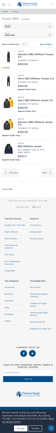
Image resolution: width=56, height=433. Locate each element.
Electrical (9, 294)
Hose (7, 307)
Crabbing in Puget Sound (38, 304)
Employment (36, 232)
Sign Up (28, 379)
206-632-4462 (22, 207)
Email (38, 207)
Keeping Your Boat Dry (40, 328)
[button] (10, 172)
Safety (8, 321)
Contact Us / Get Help (15, 225)
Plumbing (9, 314)
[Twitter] (32, 351)
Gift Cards (9, 254)
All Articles (35, 287)
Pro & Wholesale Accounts (12, 262)
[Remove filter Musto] (50, 26)
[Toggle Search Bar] (10, 4)
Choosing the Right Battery (39, 313)
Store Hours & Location (11, 246)
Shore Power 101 (37, 322)
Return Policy (11, 238)
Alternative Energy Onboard (39, 295)
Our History (35, 225)
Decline (35, 428)
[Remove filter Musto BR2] (50, 35)
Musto (15, 11)
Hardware (9, 300)
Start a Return (11, 232)
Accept (20, 428)
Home (5, 11)
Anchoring (9, 287)
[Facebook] (24, 351)
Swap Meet (10, 270)
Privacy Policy (36, 238)
